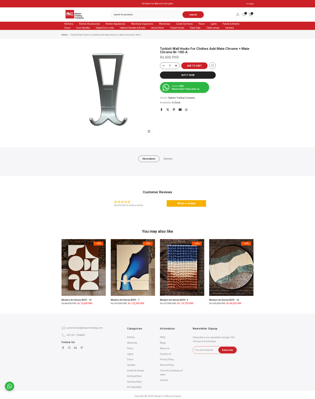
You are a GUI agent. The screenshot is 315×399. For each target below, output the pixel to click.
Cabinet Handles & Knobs (133, 27)
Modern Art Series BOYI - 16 (224, 300)
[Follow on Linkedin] (75, 348)
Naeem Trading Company (181, 98)
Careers (164, 380)
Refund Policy (167, 365)
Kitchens (68, 24)
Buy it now (187, 75)
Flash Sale (195, 27)
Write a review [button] (186, 203)
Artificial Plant (134, 376)
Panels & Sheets (230, 24)
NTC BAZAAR (134, 387)
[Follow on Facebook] (63, 348)
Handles (131, 365)
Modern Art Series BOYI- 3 (174, 300)
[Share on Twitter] (167, 109)
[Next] (250, 267)
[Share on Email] (180, 109)
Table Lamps (213, 27)
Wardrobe (132, 342)
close (66, 4)
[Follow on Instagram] (69, 348)
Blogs (163, 342)
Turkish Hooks (177, 27)
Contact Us (165, 354)
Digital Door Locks (105, 27)
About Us (164, 348)
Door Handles (83, 27)
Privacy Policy (167, 359)
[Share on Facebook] (161, 109)
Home (64, 35)
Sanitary (229, 27)
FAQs (162, 337)
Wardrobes (164, 24)
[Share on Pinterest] (173, 109)
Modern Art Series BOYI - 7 (125, 300)
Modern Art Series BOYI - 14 (76, 300)
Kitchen (131, 337)
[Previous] (65, 267)
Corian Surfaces (184, 24)
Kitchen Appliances (115, 24)
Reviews (168, 158)
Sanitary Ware (134, 381)
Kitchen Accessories (89, 24)
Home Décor (157, 27)
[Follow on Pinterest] (81, 348)
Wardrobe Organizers (142, 24)
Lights (213, 24)
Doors (67, 27)
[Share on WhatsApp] (186, 109)
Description (149, 158)
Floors (202, 24)
